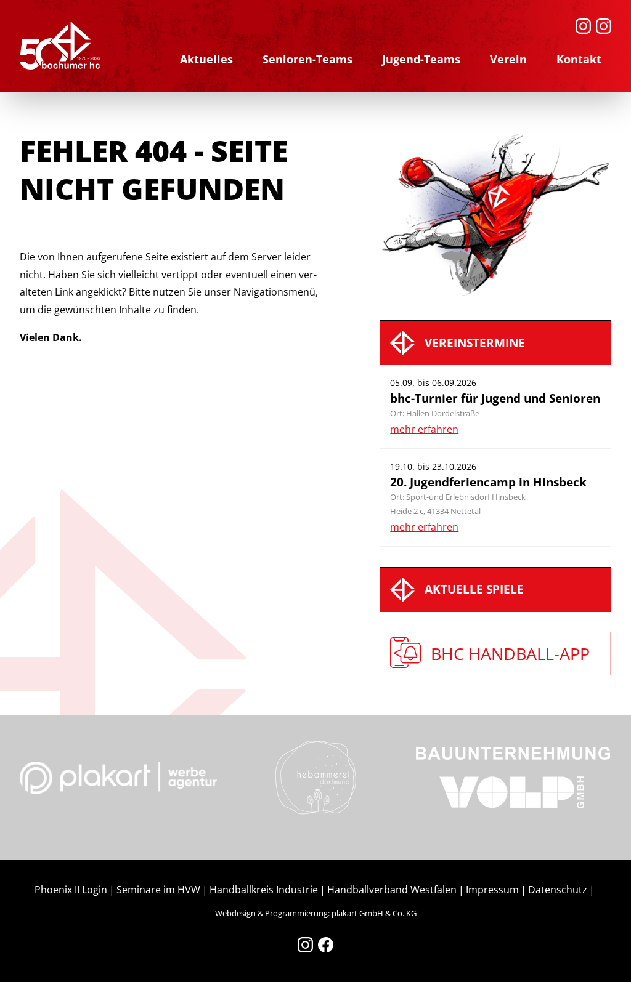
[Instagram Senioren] (583, 26)
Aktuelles (206, 59)
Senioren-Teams (307, 59)
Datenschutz (557, 890)
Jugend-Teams (421, 59)
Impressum (492, 890)
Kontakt (578, 59)
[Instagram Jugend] (603, 26)
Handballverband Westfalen (392, 890)
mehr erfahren (424, 429)
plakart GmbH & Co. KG (374, 913)
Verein (508, 59)
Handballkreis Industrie (264, 890)
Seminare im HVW (158, 890)
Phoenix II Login (71, 890)
